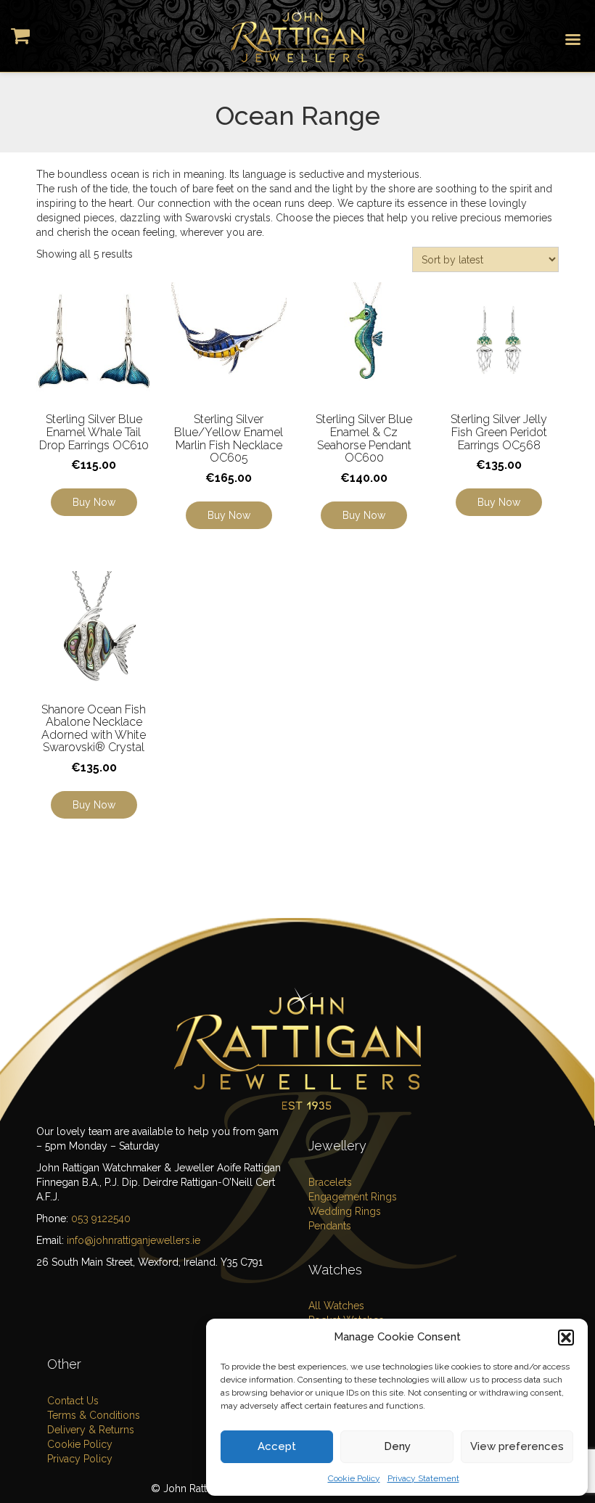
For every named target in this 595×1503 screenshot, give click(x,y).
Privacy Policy (79, 1459)
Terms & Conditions (93, 1415)
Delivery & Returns (90, 1430)
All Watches (336, 1305)
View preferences (517, 1446)
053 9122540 (101, 1218)
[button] (566, 1337)
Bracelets (330, 1182)
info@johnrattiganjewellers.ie (133, 1240)
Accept (277, 1446)
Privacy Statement (423, 1478)
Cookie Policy (354, 1478)
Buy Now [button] (94, 502)
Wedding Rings (344, 1211)
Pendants (329, 1226)
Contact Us (73, 1400)
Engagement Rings (352, 1197)
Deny (397, 1446)
